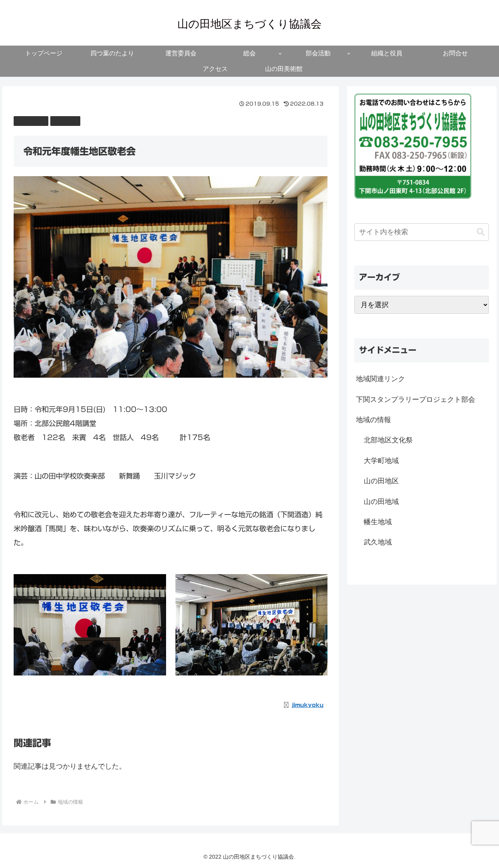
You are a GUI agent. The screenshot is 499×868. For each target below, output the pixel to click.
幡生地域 (68, 120)
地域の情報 (34, 120)
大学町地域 (381, 461)
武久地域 (378, 542)
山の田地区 (381, 481)
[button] (481, 232)
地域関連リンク (380, 379)
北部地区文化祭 (388, 440)
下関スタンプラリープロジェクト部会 (415, 399)
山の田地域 (381, 502)
